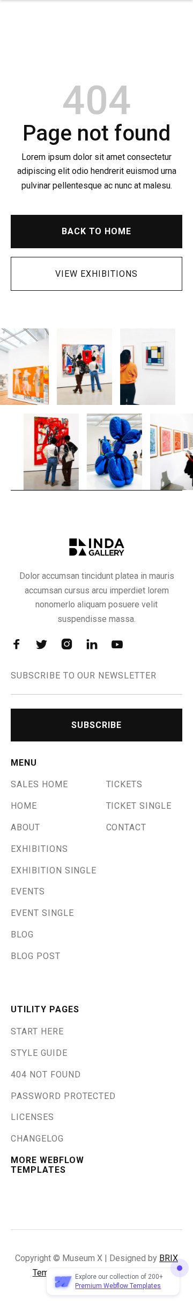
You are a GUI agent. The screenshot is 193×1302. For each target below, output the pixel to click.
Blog (22, 935)
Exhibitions (39, 849)
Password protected (63, 1096)
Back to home (97, 231)
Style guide (39, 1053)
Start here (37, 1032)
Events (28, 892)
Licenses (32, 1117)
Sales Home (39, 784)
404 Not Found (45, 1075)
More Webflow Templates (47, 1165)
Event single (42, 913)
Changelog (37, 1139)
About (25, 827)
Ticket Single (139, 806)
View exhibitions (96, 274)
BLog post (36, 956)
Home (24, 806)
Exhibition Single (53, 871)
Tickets (124, 784)
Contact (126, 827)
